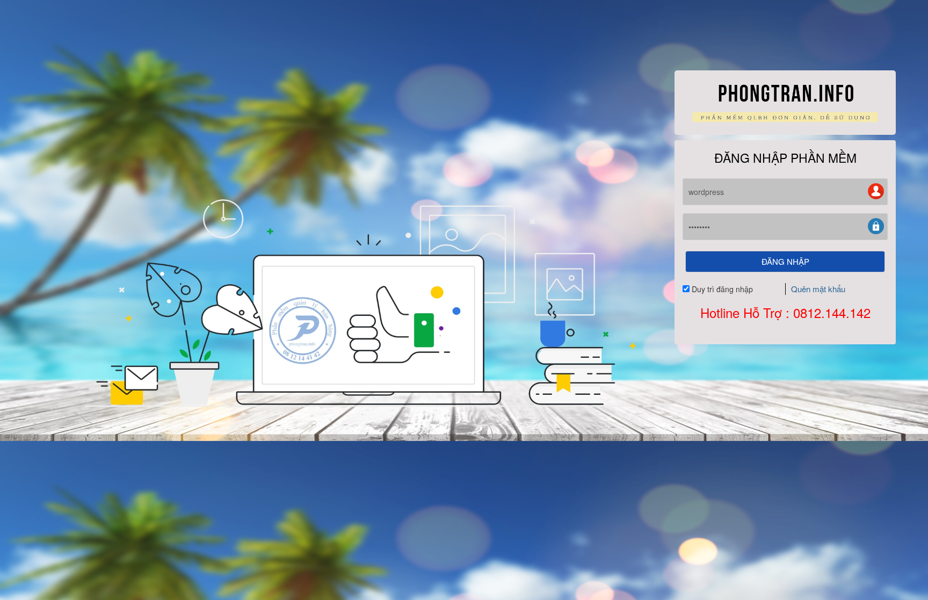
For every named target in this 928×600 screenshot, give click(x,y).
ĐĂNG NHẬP (785, 261)
